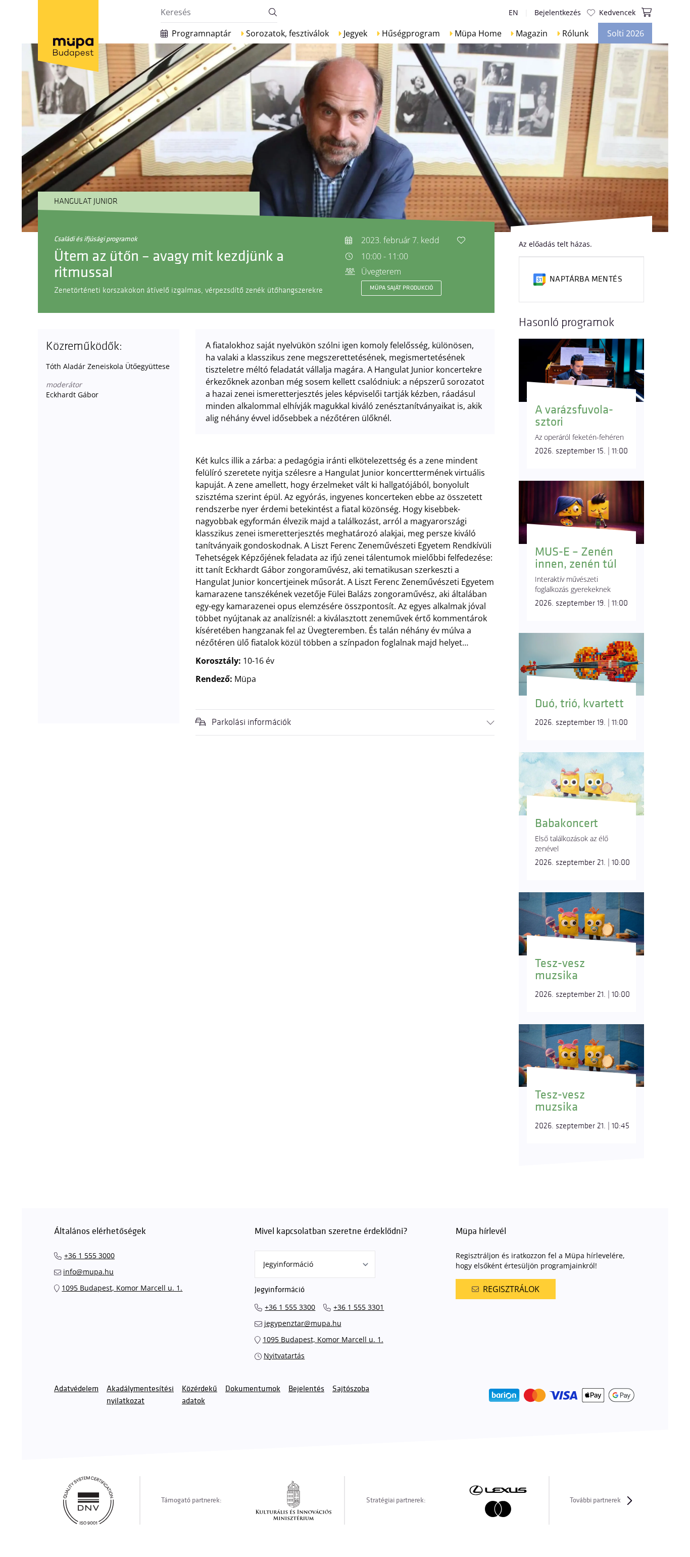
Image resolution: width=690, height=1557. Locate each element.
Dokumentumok (252, 1389)
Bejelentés (306, 1389)
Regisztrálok (511, 1289)
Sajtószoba (350, 1389)
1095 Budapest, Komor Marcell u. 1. (122, 1288)
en (513, 12)
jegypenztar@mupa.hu (302, 1323)
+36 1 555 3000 (89, 1255)
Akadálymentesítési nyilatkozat (140, 1395)
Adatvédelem (76, 1389)
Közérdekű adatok (199, 1395)
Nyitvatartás (284, 1355)
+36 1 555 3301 (358, 1307)
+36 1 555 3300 (290, 1307)
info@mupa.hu (88, 1271)
